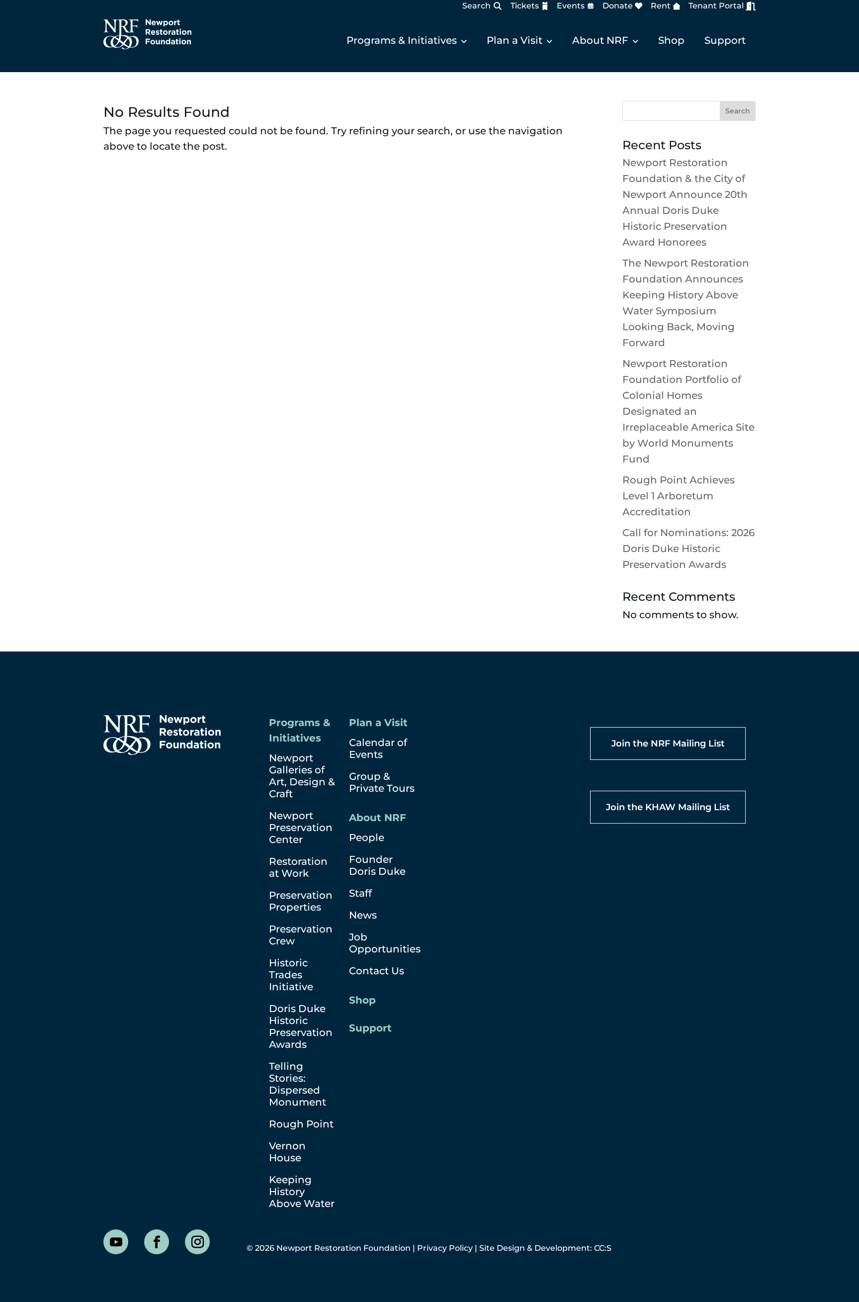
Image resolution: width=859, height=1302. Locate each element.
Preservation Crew (301, 935)
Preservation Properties (301, 901)
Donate (617, 6)
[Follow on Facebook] (156, 1241)
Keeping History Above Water (302, 1191)
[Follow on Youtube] (115, 1241)
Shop (671, 40)
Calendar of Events (378, 748)
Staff (360, 893)
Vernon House (287, 1152)
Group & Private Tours (382, 782)
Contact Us (376, 971)
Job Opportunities (385, 943)
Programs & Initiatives (401, 40)
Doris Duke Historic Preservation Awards (301, 1026)
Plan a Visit (514, 40)
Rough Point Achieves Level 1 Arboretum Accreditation (678, 496)
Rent (661, 6)
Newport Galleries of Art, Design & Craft (302, 776)
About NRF (600, 40)
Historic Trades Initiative (291, 975)
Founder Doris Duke (377, 865)
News (363, 915)
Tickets (525, 6)
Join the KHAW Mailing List (668, 807)
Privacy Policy (445, 1248)
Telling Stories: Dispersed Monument (297, 1084)
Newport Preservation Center (301, 827)
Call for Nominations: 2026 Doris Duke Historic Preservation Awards (688, 548)
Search (476, 5)
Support (725, 40)
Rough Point (301, 1124)
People (366, 837)
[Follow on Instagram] (197, 1241)
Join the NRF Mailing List (668, 743)
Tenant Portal (716, 5)
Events (571, 6)
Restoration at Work (298, 867)
